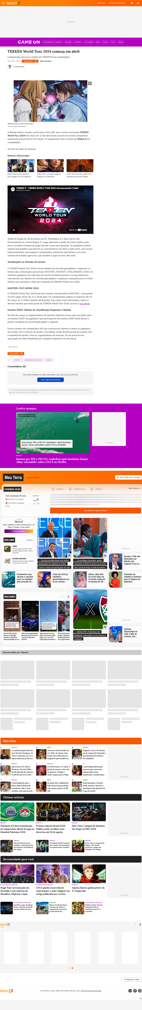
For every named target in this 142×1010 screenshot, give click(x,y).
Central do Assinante (117, 3)
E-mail (132, 3)
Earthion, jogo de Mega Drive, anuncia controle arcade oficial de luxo (23, 907)
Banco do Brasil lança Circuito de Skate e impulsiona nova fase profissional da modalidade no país (58, 908)
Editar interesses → (135, 488)
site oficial (85, 303)
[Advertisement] (125, 846)
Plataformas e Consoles (33, 360)
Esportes (52, 902)
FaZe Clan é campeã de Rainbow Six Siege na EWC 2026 (88, 827)
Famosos (14, 747)
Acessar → (30, 540)
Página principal (13, 3)
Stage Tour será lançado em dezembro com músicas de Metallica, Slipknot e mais (14, 890)
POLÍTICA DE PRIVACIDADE (91, 991)
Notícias (19, 456)
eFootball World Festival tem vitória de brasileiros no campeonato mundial (59, 845)
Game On (48, 360)
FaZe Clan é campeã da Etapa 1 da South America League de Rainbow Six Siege (94, 846)
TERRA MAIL (101, 3)
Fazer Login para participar (50, 380)
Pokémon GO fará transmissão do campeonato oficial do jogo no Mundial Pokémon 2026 (17, 828)
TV (84, 764)
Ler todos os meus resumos (95, 510)
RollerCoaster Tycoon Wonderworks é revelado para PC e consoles (94, 908)
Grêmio (85, 780)
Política (85, 747)
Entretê (14, 764)
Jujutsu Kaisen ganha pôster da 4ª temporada (88, 889)
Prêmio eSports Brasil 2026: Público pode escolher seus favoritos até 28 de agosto (51, 828)
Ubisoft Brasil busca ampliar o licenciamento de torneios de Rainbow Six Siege (23, 846)
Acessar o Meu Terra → (34, 477)
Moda (49, 747)
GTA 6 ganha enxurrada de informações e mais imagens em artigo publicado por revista (53, 890)
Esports (17, 360)
